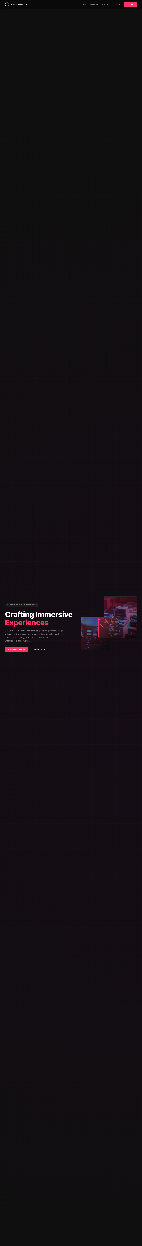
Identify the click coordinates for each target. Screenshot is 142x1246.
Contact (131, 4)
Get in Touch (39, 649)
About (83, 4)
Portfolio (106, 4)
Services (94, 4)
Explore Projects (16, 649)
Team (117, 4)
